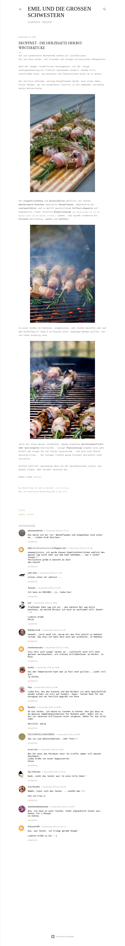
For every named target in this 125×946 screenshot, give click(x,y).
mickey (31, 667)
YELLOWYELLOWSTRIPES (41, 734)
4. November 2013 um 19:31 (54, 772)
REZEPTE (47, 22)
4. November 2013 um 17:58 (45, 687)
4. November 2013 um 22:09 (62, 807)
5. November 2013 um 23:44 (53, 826)
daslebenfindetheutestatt (38, 807)
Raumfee (31, 707)
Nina (30, 687)
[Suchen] (104, 8)
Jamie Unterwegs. (62, 488)
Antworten (32, 542)
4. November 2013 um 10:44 (56, 530)
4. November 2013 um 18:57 (68, 734)
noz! (30, 603)
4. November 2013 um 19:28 (51, 749)
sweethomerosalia (35, 647)
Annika (37, 477)
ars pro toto (33, 749)
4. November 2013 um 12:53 (48, 588)
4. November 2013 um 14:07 (53, 630)
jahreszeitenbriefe (35, 530)
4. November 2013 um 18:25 (49, 707)
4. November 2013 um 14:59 (56, 647)
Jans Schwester (34, 772)
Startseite (34, 22)
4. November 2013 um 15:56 (47, 667)
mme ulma (32, 573)
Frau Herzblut (34, 787)
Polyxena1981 (34, 826)
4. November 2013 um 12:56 (45, 603)
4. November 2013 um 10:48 (79, 548)
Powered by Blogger (65, 936)
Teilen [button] (22, 510)
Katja (64, 492)
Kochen (30, 515)
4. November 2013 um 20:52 (53, 787)
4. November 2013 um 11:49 (50, 573)
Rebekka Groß (34, 630)
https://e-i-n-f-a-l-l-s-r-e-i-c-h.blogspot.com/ (47, 548)
